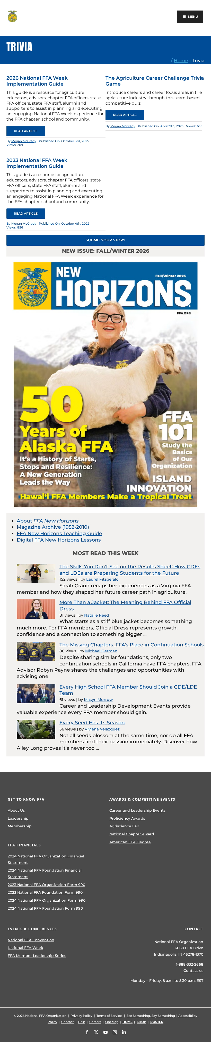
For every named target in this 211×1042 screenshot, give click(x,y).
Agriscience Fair (124, 826)
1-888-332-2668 (189, 964)
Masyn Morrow (98, 699)
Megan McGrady (23, 141)
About (48, 521)
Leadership (18, 818)
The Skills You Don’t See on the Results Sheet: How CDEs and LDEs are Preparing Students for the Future (129, 570)
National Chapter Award (131, 834)
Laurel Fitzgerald (102, 579)
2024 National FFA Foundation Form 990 (45, 908)
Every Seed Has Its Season (92, 723)
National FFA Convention (31, 940)
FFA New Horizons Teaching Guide (59, 533)
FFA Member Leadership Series (37, 955)
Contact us (193, 970)
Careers (95, 1022)
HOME (127, 1022)
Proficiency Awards (127, 818)
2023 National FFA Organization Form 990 (46, 884)
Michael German (101, 650)
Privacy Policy (81, 1016)
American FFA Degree (130, 842)
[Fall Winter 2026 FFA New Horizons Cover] (105, 259)
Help (81, 1022)
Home (181, 60)
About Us (16, 810)
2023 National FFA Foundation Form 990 (45, 892)
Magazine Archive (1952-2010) (53, 527)
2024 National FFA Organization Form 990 (46, 900)
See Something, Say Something (151, 1016)
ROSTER (156, 1022)
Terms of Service (109, 1016)
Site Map (111, 1022)
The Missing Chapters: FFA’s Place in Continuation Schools (131, 645)
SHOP (141, 1022)
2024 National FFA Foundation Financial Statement (45, 873)
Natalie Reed (96, 615)
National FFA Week (25, 947)
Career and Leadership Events (137, 810)
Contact (67, 1022)
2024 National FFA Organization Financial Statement (46, 859)
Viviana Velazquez (102, 729)
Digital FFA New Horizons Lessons (59, 540)
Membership (20, 826)
